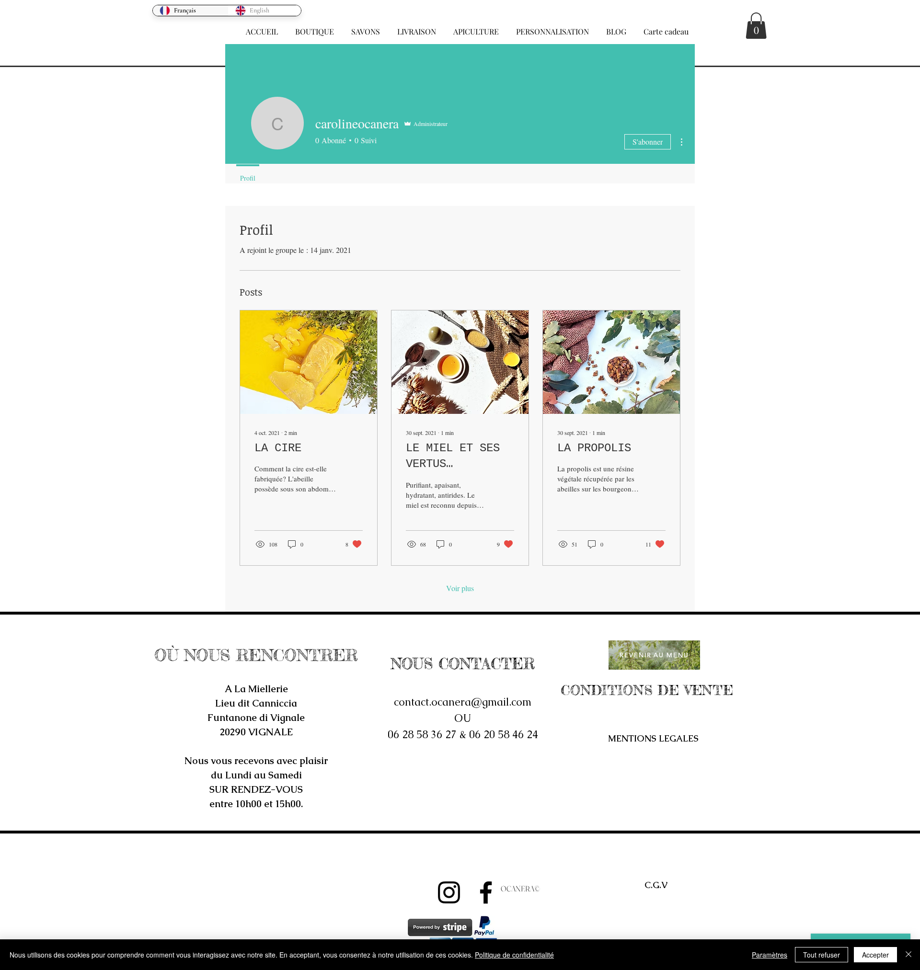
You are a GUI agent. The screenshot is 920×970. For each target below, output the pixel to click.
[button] (315, 27)
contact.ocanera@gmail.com (462, 702)
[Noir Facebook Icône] (486, 892)
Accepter (875, 954)
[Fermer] (908, 954)
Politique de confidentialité (514, 954)
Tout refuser (821, 954)
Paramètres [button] (769, 954)
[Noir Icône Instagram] (449, 892)
